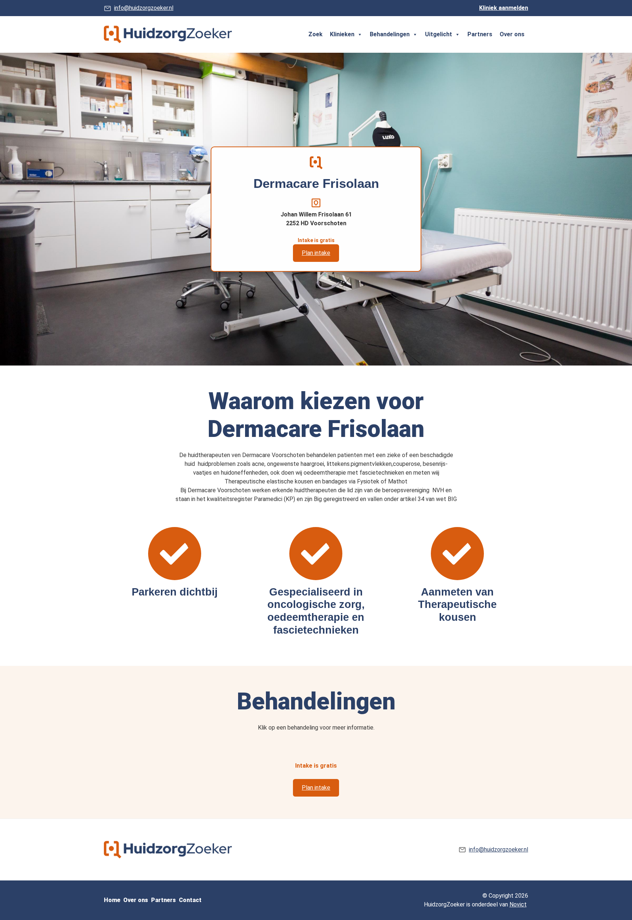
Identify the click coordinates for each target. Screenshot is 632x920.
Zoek (315, 34)
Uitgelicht (438, 34)
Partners (479, 34)
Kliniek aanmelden (503, 7)
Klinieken (342, 34)
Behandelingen (390, 34)
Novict (518, 904)
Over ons (512, 34)
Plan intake (316, 252)
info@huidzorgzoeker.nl (143, 7)
